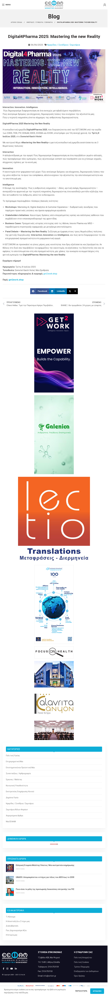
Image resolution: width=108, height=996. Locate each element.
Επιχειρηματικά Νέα (14, 761)
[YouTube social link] (11, 969)
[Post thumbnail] (10, 868)
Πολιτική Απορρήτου (83, 957)
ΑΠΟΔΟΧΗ (97, 991)
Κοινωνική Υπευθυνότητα (17, 786)
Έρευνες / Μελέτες (14, 779)
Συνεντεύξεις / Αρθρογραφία (18, 773)
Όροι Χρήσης (79, 976)
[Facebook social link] (3, 969)
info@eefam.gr (49, 976)
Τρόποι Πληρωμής (82, 967)
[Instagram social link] (7, 969)
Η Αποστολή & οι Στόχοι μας (18, 921)
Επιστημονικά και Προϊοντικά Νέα (20, 767)
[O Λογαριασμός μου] (104, 4)
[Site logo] (54, 4)
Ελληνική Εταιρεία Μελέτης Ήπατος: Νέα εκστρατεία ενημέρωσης (45, 865)
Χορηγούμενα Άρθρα (14, 816)
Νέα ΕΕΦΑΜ (11, 821)
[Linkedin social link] (16, 969)
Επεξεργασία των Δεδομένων (86, 971)
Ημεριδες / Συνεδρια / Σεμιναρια (39, 22)
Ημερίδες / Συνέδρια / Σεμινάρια (63, 44)
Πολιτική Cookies (81, 962)
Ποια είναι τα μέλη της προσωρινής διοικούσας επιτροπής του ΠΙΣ (45, 889)
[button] (39, 291)
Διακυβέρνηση (12, 926)
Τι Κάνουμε (10, 917)
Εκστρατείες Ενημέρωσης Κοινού (20, 791)
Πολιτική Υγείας (13, 756)
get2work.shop (50, 273)
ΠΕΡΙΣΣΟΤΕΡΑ (81, 991)
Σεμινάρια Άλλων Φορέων (17, 809)
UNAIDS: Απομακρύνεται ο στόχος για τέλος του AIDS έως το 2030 (45, 877)
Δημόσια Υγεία (12, 798)
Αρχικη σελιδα (16, 22)
